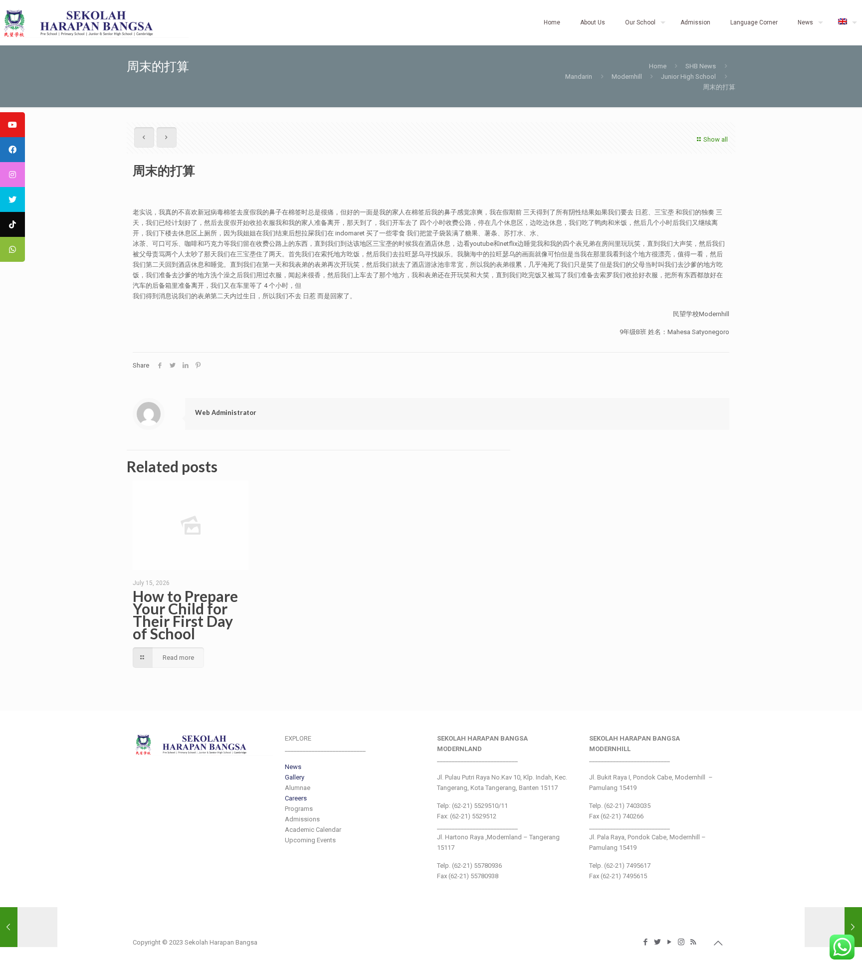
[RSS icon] (693, 942)
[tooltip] (12, 124)
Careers (296, 798)
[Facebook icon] (646, 942)
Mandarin (578, 76)
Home (657, 66)
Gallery (294, 777)
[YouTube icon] (669, 942)
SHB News (700, 66)
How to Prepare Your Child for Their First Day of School (185, 614)
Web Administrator (225, 412)
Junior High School (688, 76)
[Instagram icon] (681, 942)
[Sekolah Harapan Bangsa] (94, 22)
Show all (715, 139)
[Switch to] (845, 22)
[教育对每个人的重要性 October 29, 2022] (833, 927)
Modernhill (627, 76)
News (293, 767)
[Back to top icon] (718, 943)
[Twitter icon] (657, 942)
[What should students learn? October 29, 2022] (28, 927)
